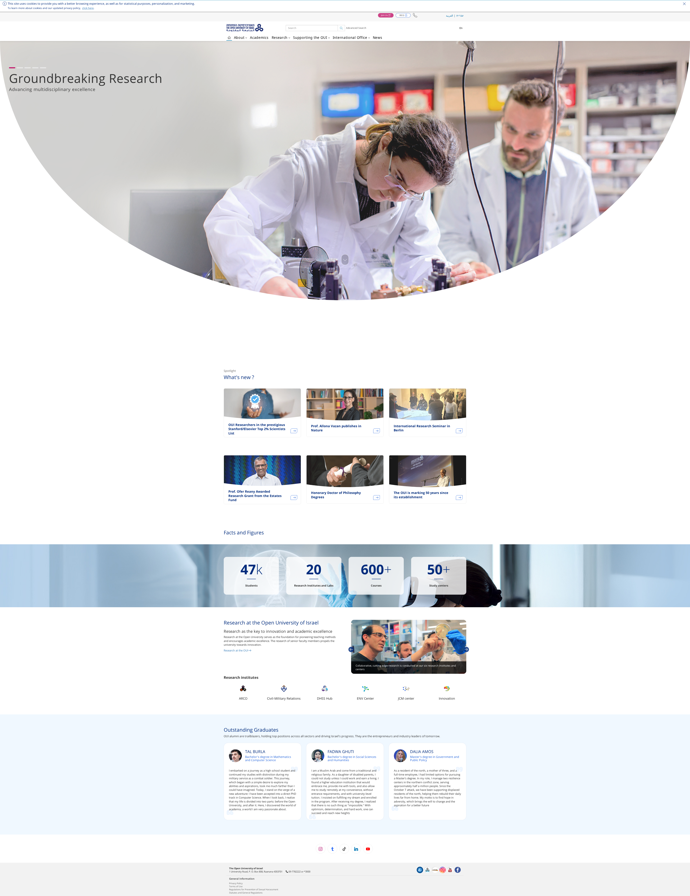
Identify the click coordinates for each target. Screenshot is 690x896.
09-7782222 (295, 871)
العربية (449, 15)
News (377, 37)
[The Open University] (256, 27)
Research (280, 37)
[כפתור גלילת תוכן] (345, 259)
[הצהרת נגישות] (420, 870)
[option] (262, 415)
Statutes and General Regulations (246, 892)
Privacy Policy (236, 883)
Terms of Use (236, 886)
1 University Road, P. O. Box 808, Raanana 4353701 (255, 871)
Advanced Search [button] (356, 27)
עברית (460, 15)
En (461, 28)
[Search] (341, 28)
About (239, 37)
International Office (350, 37)
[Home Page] (229, 37)
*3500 (307, 871)
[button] (415, 15)
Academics (259, 37)
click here (88, 8)
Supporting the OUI (310, 37)
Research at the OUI (236, 650)
